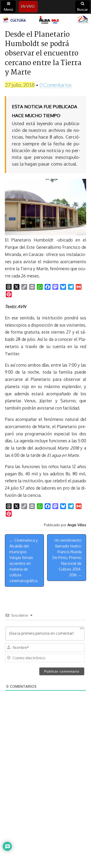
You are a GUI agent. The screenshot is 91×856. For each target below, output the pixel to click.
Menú (8, 9)
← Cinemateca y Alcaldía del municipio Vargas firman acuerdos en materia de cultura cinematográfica (23, 560)
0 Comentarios (56, 85)
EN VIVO (28, 6)
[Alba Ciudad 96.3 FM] (45, 20)
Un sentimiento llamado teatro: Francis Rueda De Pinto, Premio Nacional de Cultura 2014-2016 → (67, 557)
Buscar (82, 9)
